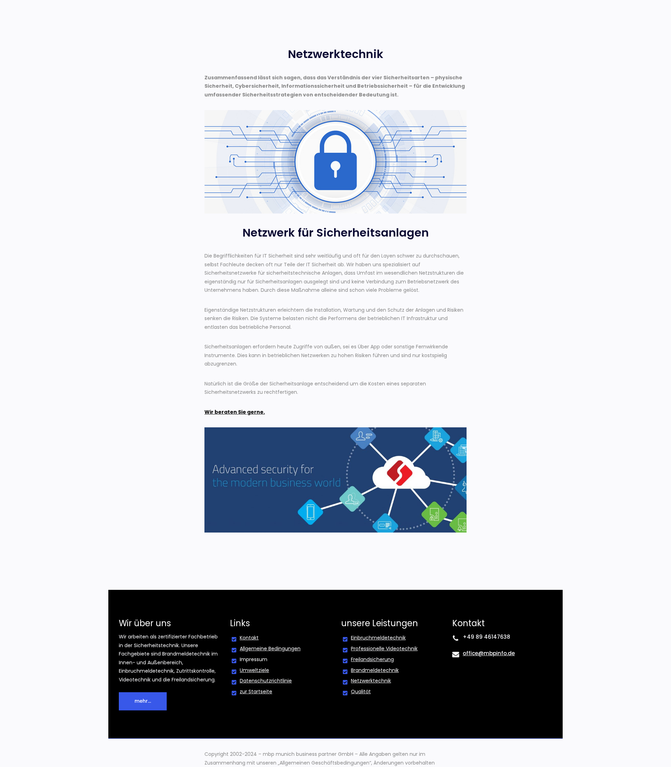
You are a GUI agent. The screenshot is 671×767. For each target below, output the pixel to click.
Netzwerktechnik (371, 680)
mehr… (143, 700)
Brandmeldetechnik (375, 670)
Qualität (361, 691)
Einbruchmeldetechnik (378, 637)
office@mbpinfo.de (489, 653)
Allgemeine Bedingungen (270, 648)
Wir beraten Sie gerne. (234, 411)
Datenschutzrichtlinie (266, 680)
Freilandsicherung (372, 659)
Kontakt (249, 637)
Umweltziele (254, 670)
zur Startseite (256, 691)
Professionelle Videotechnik (384, 648)
